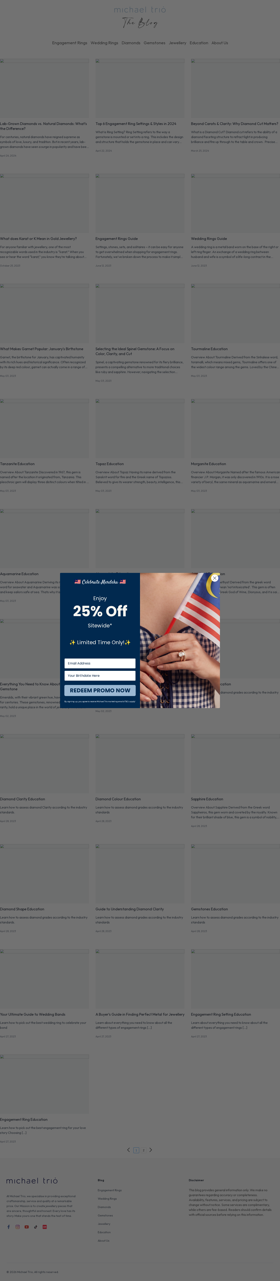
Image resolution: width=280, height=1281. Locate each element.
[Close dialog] (214, 578)
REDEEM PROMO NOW (100, 690)
